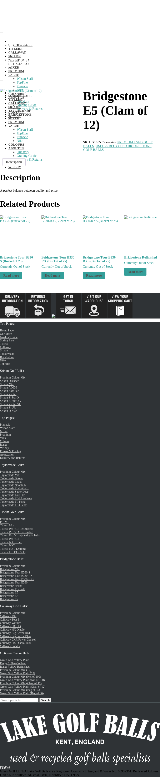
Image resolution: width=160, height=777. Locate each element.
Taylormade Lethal (11, 481)
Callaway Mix (8, 616)
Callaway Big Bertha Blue (15, 636)
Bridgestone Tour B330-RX (16, 575)
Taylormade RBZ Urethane (16, 498)
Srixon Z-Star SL (10, 404)
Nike (3, 360)
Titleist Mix (7, 525)
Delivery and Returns (12, 458)
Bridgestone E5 (9, 592)
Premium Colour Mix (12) (15, 670)
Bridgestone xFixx (11, 585)
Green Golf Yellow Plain (14, 660)
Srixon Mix (7, 384)
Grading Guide (9, 337)
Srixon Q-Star (8, 410)
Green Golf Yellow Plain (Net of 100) (22, 680)
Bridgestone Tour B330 (14, 582)
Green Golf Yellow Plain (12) (17, 673)
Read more (11, 275)
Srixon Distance (9, 380)
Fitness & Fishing (10, 451)
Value (3, 438)
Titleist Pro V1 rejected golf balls (20, 535)
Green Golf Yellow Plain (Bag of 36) (22, 693)
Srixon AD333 (8, 387)
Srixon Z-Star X (9, 397)
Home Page (7, 330)
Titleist (4, 343)
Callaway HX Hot (10, 626)
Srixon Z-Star (8, 394)
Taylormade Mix (10, 475)
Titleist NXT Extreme (13, 548)
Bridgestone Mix (10, 569)
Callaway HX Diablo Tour (15, 643)
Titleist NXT (7, 545)
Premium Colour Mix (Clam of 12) (21, 683)
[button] (10, 41)
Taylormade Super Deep (14, 491)
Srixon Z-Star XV (10, 400)
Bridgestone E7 (9, 599)
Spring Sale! (7, 340)
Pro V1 (4, 522)
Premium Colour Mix (12, 377)
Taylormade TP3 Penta (13, 505)
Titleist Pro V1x (9, 538)
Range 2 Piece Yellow (13, 663)
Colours (4, 441)
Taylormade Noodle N (13, 485)
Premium (5, 434)
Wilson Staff (25, 78)
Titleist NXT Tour (11, 542)
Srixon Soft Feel (10, 390)
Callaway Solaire (10, 646)
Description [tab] (14, 162)
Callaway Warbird (10, 623)
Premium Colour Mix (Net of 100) (20, 676)
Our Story (6, 333)
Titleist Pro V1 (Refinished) (16, 528)
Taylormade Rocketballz (14, 488)
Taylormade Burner (11, 478)
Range (3, 444)
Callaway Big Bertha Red (15, 633)
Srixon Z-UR (8, 407)
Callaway (5, 347)
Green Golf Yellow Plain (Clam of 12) (22, 686)
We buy (4, 448)
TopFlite (22, 82)
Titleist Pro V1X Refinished (16, 532)
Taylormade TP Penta (12, 501)
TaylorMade (7, 353)
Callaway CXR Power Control (18, 639)
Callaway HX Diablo (12, 629)
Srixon (4, 350)
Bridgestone (7, 357)
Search (45, 700)
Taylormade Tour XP (12, 495)
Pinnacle (22, 86)
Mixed (4, 431)
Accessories (7, 454)
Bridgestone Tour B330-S (15, 572)
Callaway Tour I (9, 619)
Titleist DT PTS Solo (12, 552)
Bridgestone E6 (9, 595)
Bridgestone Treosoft (12, 589)
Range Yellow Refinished (15, 666)
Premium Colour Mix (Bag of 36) (20, 690)
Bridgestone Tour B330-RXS (17, 579)
